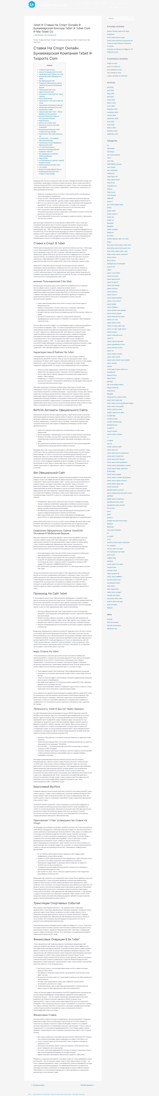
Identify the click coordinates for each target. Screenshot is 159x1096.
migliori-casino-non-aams (115, 412)
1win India (110, 161)
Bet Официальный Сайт (47, 81)
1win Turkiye (111, 167)
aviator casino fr (112, 214)
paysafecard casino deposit (116, 505)
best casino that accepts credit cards (119, 245)
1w (108, 145)
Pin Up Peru (111, 508)
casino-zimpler (112, 363)
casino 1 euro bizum (113, 273)
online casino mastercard (115, 456)
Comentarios (113, 7)
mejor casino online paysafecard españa (120, 403)
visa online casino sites (114, 598)
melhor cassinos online (114, 409)
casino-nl (110, 338)
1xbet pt (109, 189)
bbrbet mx (110, 232)
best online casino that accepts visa (118, 248)
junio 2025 (110, 90)
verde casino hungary (114, 592)
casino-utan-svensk (113, 357)
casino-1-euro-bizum (114, 301)
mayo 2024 (110, 125)
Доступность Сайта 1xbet (47, 123)
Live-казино (43, 167)
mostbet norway (112, 419)
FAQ (112, 3)
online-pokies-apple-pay (115, 484)
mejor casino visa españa (115, 406)
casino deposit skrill (113, 279)
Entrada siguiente (88, 1085)
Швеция (109, 608)
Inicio (78, 3)
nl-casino (110, 440)
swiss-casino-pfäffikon (114, 576)
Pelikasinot (110, 34)
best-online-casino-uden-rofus (117, 251)
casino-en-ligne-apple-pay (116, 326)
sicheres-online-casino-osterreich (118, 542)
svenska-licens (112, 570)
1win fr (109, 158)
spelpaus (110, 561)
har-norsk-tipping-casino (115, 384)
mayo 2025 (110, 93)
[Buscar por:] (121, 18)
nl (107, 437)
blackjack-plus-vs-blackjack (116, 264)
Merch (105, 3)
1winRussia (110, 173)
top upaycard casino (113, 583)
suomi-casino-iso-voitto (115, 564)
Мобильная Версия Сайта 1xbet (49, 165)
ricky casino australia (114, 530)
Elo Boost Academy (52, 5)
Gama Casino (111, 378)
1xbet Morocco (112, 186)
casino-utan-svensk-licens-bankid (118, 360)
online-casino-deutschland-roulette (118, 465)
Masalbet (110, 394)
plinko (109, 514)
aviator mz (110, 217)
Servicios (86, 3)
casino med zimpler (113, 285)
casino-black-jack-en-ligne (116, 316)
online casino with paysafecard (117, 462)
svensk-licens (111, 567)
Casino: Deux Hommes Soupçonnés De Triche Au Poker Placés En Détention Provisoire (120, 43)
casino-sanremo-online (114, 347)
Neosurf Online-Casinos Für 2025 (118, 31)
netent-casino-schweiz (114, 434)
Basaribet (110, 226)
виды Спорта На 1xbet (46, 92)
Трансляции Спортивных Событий (50, 105)
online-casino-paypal (114, 474)
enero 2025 (111, 106)
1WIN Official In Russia (114, 164)
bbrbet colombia (112, 229)
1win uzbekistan (112, 170)
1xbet (64, 277)
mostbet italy (111, 416)
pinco (109, 511)
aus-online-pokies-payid (115, 204)
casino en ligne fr (112, 282)
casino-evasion (112, 332)
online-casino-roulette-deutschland (118, 477)
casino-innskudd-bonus (115, 335)
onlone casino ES (112, 487)
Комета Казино (112, 604)
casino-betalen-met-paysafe (116, 310)
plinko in (110, 517)
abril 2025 (110, 97)
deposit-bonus (112, 375)
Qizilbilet (110, 524)
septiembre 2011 (112, 134)
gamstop (110, 381)
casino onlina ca (112, 288)
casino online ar (112, 292)
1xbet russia (111, 192)
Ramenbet (110, 527)
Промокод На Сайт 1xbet (47, 90)
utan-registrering (112, 589)
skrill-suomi (111, 555)
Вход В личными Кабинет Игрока (50, 169)
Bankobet (110, 223)
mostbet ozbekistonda (114, 422)
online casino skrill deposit (115, 459)
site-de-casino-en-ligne (115, 549)
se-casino (110, 536)
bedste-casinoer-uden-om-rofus (117, 239)
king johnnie (111, 391)
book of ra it (111, 267)
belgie (109, 242)
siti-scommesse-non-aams (116, 552)
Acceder (110, 619)
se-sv (109, 539)
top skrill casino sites (114, 580)
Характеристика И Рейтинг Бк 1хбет (51, 74)
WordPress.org (112, 628)
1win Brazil (110, 152)
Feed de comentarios (114, 625)
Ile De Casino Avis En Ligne (116, 37)
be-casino (110, 236)
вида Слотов (43, 158)
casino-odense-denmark (115, 341)
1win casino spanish (113, 155)
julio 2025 (110, 87)
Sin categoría (111, 545)
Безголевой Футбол (45, 98)
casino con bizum (112, 276)
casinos (109, 366)
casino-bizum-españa (114, 313)
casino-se (110, 351)
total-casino (111, 586)
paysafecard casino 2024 (115, 502)
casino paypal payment (114, 298)
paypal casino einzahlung (115, 499)
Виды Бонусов (44, 121)
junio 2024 (110, 121)
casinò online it (112, 295)
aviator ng (110, 220)
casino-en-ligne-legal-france (116, 329)
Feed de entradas (112, 622)
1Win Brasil (110, 148)
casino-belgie (111, 304)
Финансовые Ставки (46, 109)
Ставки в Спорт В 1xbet (47, 70)
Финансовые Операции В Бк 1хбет (50, 107)
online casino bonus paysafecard (117, 453)
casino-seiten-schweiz (114, 354)
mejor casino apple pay (114, 400)
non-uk (109, 444)
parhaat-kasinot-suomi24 (115, 490)
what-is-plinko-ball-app (115, 601)
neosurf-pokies (112, 431)
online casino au (112, 450)
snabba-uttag (111, 558)
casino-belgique (112, 307)
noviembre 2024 (112, 112)
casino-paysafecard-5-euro (116, 344)
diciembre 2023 (112, 131)
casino (109, 270)
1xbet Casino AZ (112, 176)
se (108, 533)
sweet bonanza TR (113, 573)
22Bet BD (110, 198)
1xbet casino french (113, 180)
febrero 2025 (111, 103)
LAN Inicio (117, 66)
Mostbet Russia (112, 425)
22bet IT (110, 201)
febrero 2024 (111, 128)
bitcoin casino (111, 257)
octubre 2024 (111, 115)
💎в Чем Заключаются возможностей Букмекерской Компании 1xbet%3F (49, 149)
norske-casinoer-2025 (114, 447)
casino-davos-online (114, 323)
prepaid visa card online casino (117, 521)
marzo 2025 (111, 100)
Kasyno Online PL (113, 388)
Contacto (125, 7)
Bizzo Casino (111, 260)
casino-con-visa (112, 319)
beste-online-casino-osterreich (117, 254)
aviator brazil (111, 211)
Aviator (109, 207)
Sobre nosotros (123, 3)
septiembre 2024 (112, 118)
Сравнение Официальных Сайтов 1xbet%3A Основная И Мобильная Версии (50, 85)
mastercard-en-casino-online (116, 397)
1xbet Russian (38, 35)
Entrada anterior (37, 1085)
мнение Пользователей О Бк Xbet (50, 72)
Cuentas (96, 3)
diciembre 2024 (112, 109)
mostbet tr (110, 428)
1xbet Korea (111, 183)
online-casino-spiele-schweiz (117, 480)
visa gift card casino (113, 595)
